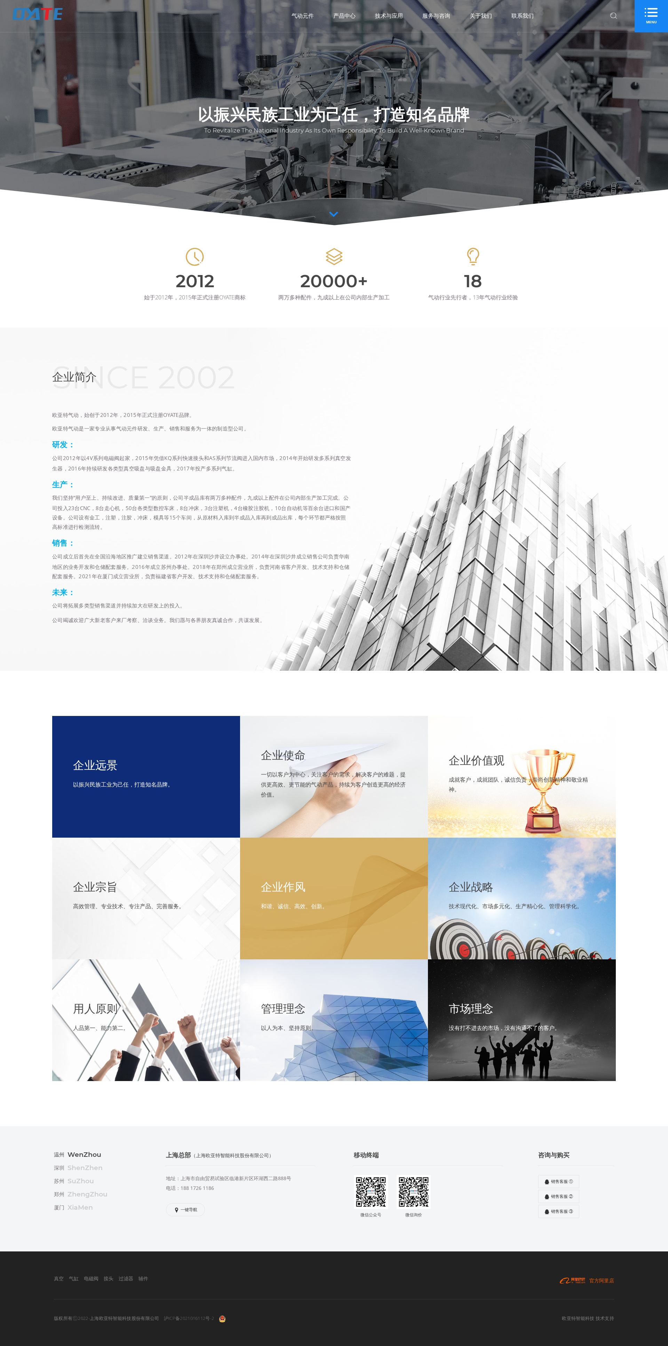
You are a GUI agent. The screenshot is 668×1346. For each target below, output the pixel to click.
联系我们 (522, 15)
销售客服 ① (562, 1181)
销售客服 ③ (562, 1211)
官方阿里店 (601, 1280)
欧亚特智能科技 (578, 1318)
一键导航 (189, 1209)
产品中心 (344, 15)
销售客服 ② (562, 1196)
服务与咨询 (436, 15)
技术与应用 (389, 15)
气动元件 (303, 15)
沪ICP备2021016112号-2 (189, 1318)
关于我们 (481, 15)
